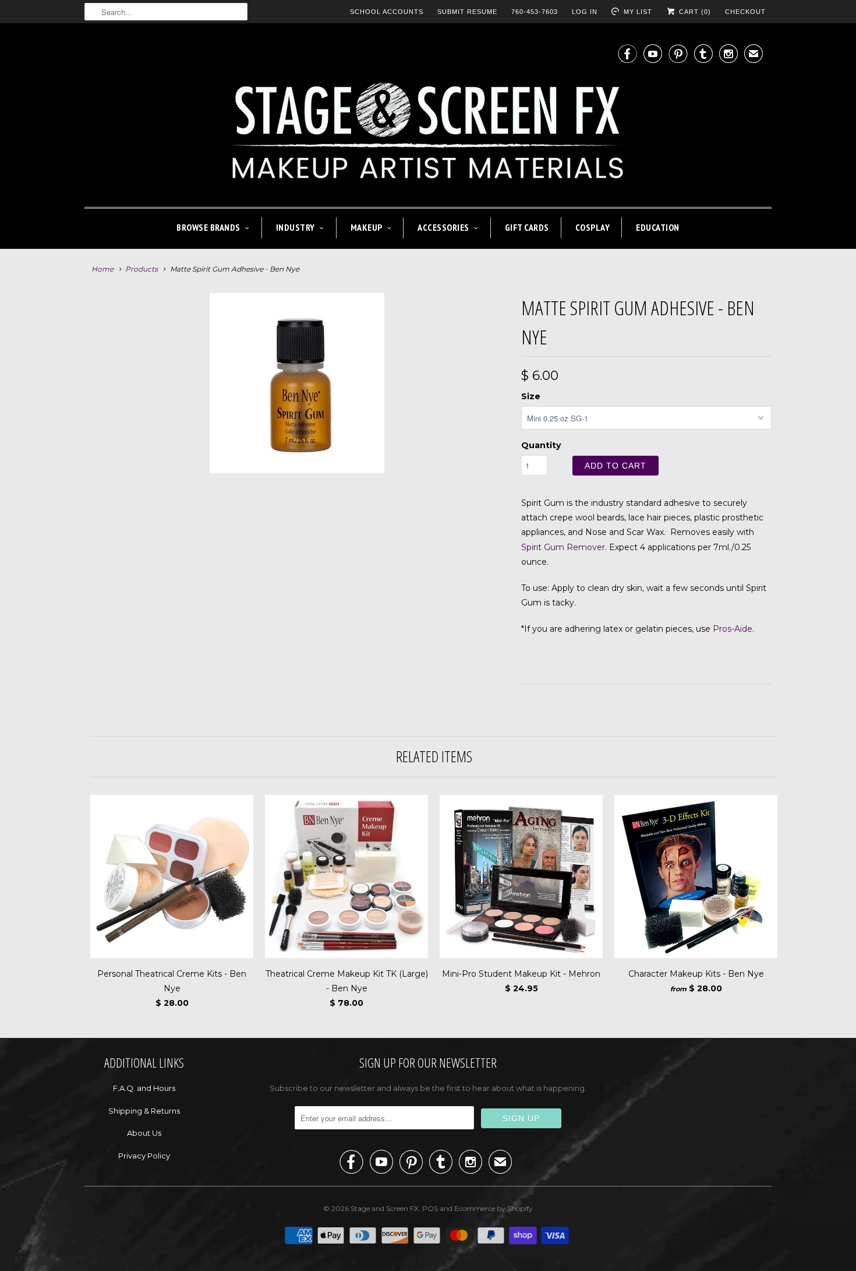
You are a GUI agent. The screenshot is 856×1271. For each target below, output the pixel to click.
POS (430, 1208)
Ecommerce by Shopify (493, 1208)
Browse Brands (208, 227)
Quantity (541, 445)
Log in (584, 11)
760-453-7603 (534, 11)
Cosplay (592, 227)
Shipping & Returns (144, 1110)
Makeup (367, 227)
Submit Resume (467, 11)
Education (658, 227)
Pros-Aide (732, 629)
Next (507, 504)
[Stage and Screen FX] (428, 118)
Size (530, 396)
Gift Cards (527, 227)
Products (141, 269)
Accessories (443, 227)
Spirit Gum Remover (563, 547)
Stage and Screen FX (385, 1208)
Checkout (745, 11)
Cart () (694, 11)
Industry (295, 227)
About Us (144, 1133)
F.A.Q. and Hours (144, 1088)
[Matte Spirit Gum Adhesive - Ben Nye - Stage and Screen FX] (297, 497)
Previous (87, 504)
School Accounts (386, 11)
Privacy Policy (144, 1155)
